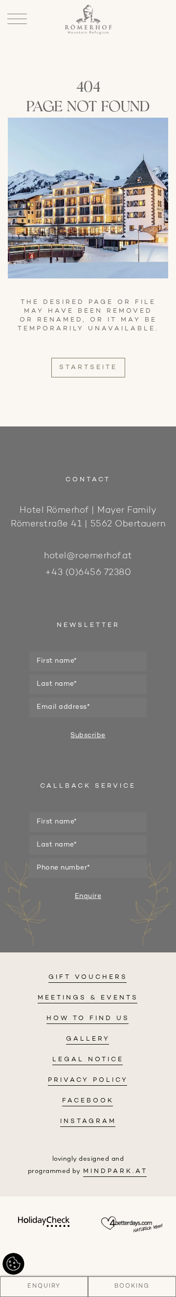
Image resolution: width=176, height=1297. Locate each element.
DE (88, 63)
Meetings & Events (88, 998)
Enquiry (44, 1286)
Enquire (88, 896)
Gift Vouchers (88, 977)
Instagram (88, 1121)
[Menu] (17, 19)
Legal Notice (88, 1059)
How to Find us (88, 1018)
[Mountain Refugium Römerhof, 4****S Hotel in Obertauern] (88, 32)
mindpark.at (115, 1171)
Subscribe (88, 735)
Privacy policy (88, 1080)
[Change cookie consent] (13, 1264)
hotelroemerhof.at (88, 556)
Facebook (88, 1100)
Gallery (88, 1039)
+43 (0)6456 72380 (88, 572)
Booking (132, 1286)
